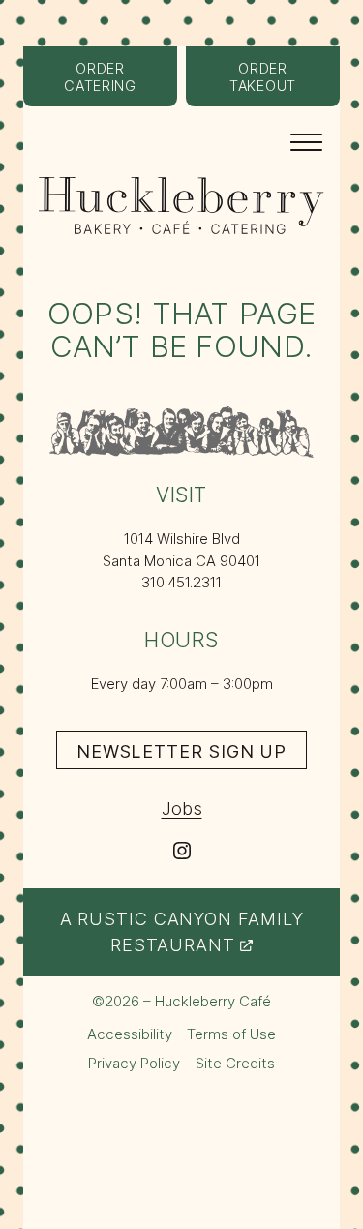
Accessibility (129, 1034)
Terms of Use (231, 1034)
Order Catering (120, 83)
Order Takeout (284, 83)
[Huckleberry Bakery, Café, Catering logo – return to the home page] (181, 205)
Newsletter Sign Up (191, 754)
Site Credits (235, 1064)
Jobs (182, 808)
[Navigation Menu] (306, 141)
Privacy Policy (134, 1063)
